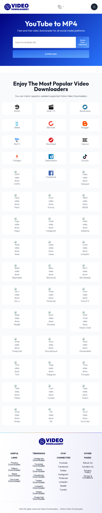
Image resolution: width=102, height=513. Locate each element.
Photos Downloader (14, 463)
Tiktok (17, 398)
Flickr (17, 207)
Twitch (85, 398)
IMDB (85, 207)
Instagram (51, 230)
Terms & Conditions (87, 477)
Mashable (17, 277)
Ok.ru (17, 301)
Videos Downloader (14, 469)
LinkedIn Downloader (39, 487)
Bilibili (17, 127)
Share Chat (85, 327)
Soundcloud (51, 351)
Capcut (85, 144)
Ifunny (51, 207)
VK (51, 421)
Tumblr (51, 398)
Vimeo (17, 421)
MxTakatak (85, 277)
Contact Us (87, 466)
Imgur (17, 230)
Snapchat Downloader (39, 498)
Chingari (17, 160)
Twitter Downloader (39, 481)
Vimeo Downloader (39, 493)
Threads (85, 374)
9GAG (17, 111)
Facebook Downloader (39, 476)
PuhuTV (85, 301)
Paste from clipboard (82, 42)
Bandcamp (85, 111)
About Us (88, 462)
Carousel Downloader (14, 480)
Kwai (17, 254)
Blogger (85, 127)
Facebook (51, 177)
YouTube (85, 421)
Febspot (85, 184)
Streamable (85, 351)
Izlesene (85, 230)
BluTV (17, 144)
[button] (61, 7)
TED (17, 374)
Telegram (51, 374)
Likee (51, 254)
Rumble (51, 324)
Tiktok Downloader (39, 470)
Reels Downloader (14, 475)
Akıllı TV (51, 111)
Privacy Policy (88, 471)
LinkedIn (85, 254)
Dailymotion (51, 160)
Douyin (85, 160)
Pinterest (51, 301)
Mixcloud (51, 277)
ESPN (17, 184)
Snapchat (17, 351)
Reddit (17, 324)
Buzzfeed (51, 144)
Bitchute (51, 127)
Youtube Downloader (39, 465)
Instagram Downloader (39, 459)
